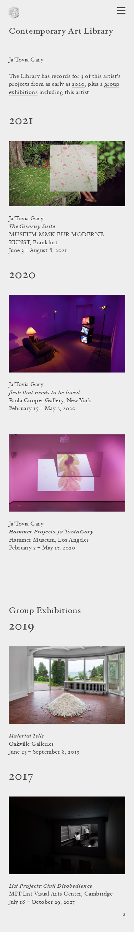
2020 (78, 84)
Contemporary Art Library (61, 32)
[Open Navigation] (121, 11)
